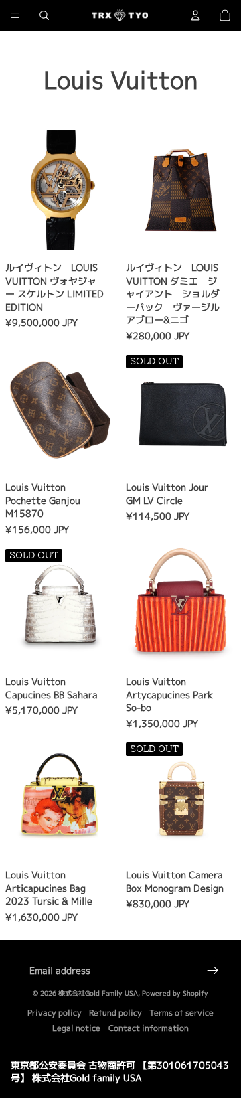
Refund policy (115, 1012)
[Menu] (15, 15)
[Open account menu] (195, 15)
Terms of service (181, 1012)
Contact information (148, 1028)
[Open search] (44, 15)
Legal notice (76, 1028)
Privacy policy (54, 1012)
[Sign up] (212, 970)
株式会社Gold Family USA (98, 993)
